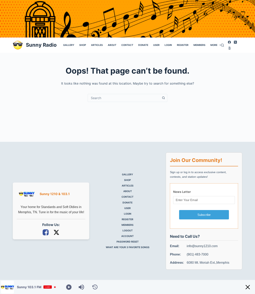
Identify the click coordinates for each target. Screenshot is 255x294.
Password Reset (128, 241)
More (213, 44)
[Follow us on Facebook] (46, 232)
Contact (127, 44)
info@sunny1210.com (202, 246)
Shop (82, 44)
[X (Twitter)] (235, 42)
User (156, 44)
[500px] (229, 48)
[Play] (69, 287)
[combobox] (124, 98)
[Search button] (163, 98)
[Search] (222, 45)
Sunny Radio (41, 45)
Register (182, 44)
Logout (128, 230)
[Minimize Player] (247, 287)
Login (168, 44)
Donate (143, 44)
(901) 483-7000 (197, 254)
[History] (95, 287)
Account (127, 236)
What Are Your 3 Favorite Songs (127, 247)
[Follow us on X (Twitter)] (56, 232)
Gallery (68, 44)
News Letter (182, 192)
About (112, 44)
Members (199, 44)
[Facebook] (229, 42)
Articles (97, 44)
